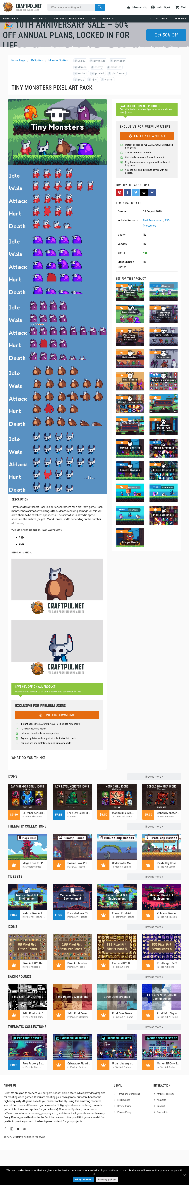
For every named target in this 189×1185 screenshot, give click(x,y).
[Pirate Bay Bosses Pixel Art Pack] (161, 847)
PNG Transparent (153, 220)
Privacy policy (107, 1179)
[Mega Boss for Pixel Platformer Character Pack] (27, 847)
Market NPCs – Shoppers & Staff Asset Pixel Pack (168, 1063)
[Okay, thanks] (184, 1175)
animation (118, 60)
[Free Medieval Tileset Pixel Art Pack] (72, 897)
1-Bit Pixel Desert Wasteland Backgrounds (78, 1013)
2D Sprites (37, 60)
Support (161, 1106)
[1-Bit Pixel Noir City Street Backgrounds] (27, 997)
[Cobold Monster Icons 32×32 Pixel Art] (161, 797)
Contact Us (162, 1112)
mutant (81, 73)
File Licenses (123, 1100)
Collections (158, 18)
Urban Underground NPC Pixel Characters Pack (123, 1063)
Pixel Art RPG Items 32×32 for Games (34, 963)
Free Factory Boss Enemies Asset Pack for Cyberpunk (34, 1063)
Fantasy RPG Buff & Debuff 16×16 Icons (123, 963)
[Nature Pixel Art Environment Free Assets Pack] (27, 897)
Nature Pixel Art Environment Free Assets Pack (34, 913)
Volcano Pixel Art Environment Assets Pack (168, 913)
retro (79, 79)
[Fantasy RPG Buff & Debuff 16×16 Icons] (117, 947)
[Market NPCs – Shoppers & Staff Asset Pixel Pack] (161, 1047)
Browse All (10, 18)
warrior (107, 79)
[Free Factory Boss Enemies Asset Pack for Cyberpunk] (27, 1047)
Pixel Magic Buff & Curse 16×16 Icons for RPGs (168, 963)
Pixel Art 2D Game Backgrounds (41, 1017)
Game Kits (40, 18)
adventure (98, 60)
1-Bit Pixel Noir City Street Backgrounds (34, 1013)
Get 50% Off (166, 35)
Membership (139, 7)
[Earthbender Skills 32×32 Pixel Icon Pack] (27, 797)
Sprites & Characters (69, 18)
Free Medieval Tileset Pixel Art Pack (78, 913)
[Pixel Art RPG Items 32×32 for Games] (27, 947)
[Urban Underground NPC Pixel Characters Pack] (117, 1047)
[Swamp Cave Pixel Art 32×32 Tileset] (72, 847)
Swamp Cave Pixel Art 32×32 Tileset (78, 863)
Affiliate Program (165, 1094)
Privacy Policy (124, 1112)
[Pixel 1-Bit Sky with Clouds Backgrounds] (161, 997)
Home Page (18, 60)
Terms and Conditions (128, 1094)
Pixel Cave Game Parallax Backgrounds (123, 1013)
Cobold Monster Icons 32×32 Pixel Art (168, 813)
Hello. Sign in (163, 7)
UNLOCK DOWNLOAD (59, 715)
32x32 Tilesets (77, 867)
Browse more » (154, 776)
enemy (97, 67)
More (106, 18)
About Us (161, 1100)
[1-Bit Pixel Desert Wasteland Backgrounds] (72, 997)
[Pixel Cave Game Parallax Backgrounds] (117, 997)
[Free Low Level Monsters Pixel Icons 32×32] (72, 797)
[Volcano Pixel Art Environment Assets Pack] (161, 897)
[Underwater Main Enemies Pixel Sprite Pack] (117, 847)
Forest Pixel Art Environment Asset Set (123, 913)
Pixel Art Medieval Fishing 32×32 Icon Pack (78, 963)
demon (81, 67)
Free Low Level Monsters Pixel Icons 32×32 (78, 813)
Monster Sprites (58, 60)
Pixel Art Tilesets (33, 917)
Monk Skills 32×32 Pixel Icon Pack (123, 813)
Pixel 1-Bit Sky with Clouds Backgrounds (168, 1013)
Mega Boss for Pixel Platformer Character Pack (34, 863)
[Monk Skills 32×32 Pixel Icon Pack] (117, 797)
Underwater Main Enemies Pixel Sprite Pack (123, 863)
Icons (73, 816)
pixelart (98, 73)
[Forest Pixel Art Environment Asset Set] (117, 897)
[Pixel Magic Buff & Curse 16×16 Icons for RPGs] (161, 947)
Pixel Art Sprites (168, 867)
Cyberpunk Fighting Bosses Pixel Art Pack (78, 1063)
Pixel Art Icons (167, 816)
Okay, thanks (83, 1179)
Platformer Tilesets (124, 917)
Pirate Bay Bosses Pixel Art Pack (168, 863)
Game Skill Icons (33, 816)
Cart (183, 7)
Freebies (180, 18)
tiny (93, 79)
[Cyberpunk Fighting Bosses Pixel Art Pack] (72, 1047)
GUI (94, 18)
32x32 (80, 60)
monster (114, 67)
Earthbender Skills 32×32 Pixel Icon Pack (34, 813)
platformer (117, 73)
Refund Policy (124, 1106)
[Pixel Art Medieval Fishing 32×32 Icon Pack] (72, 947)
